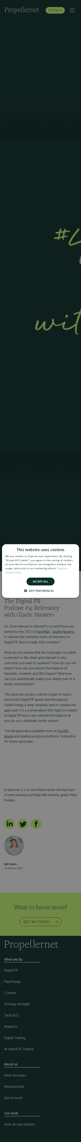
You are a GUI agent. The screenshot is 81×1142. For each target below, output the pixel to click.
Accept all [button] (40, 581)
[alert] (40, 571)
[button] (40, 591)
